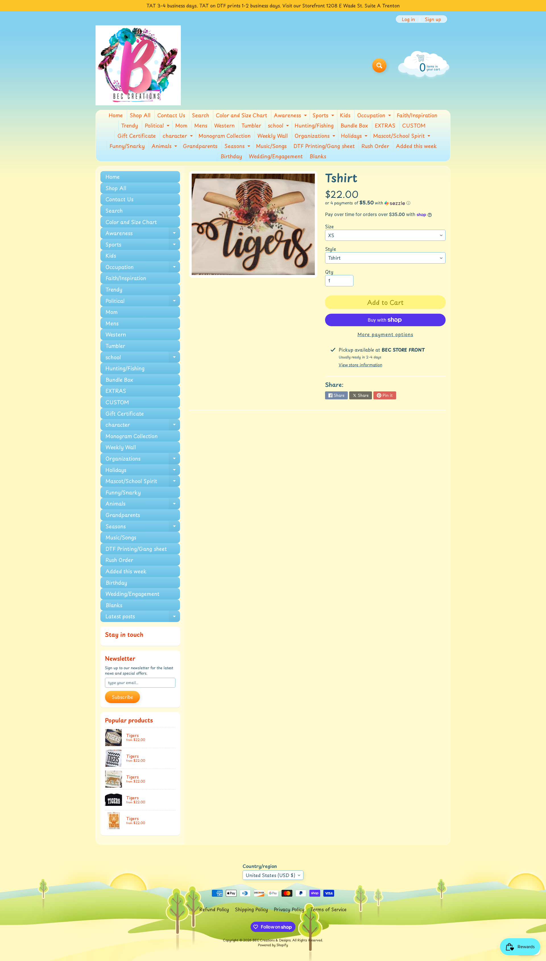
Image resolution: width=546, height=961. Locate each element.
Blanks (317, 156)
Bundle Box (354, 125)
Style (330, 248)
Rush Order (375, 146)
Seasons (238, 146)
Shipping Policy (251, 909)
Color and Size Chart (241, 115)
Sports (324, 115)
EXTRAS (385, 125)
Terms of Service (328, 909)
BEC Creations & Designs (272, 940)
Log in (408, 19)
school (279, 126)
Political (158, 126)
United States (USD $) (270, 875)
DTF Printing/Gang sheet (324, 146)
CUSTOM (413, 125)
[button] (385, 203)
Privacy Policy (289, 909)
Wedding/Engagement (276, 156)
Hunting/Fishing (314, 125)
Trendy (129, 125)
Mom (181, 125)
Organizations (316, 136)
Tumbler (251, 125)
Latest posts (143, 617)
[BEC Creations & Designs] (138, 65)
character (178, 136)
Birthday (231, 156)
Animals (165, 146)
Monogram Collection (224, 135)
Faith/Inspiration (417, 115)
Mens (200, 125)
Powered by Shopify (273, 944)
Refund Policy (214, 909)
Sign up (433, 19)
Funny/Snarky (127, 146)
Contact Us (171, 115)
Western (224, 125)
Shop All (140, 115)
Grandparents (200, 146)
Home (116, 115)
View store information (360, 365)
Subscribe (122, 696)
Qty (329, 271)
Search (200, 115)
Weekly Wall (272, 135)
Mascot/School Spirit (402, 136)
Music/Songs (271, 146)
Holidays (355, 136)
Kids (345, 115)
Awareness (291, 115)
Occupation (374, 115)
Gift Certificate (136, 135)
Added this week (416, 146)
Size (329, 226)
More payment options (385, 334)
